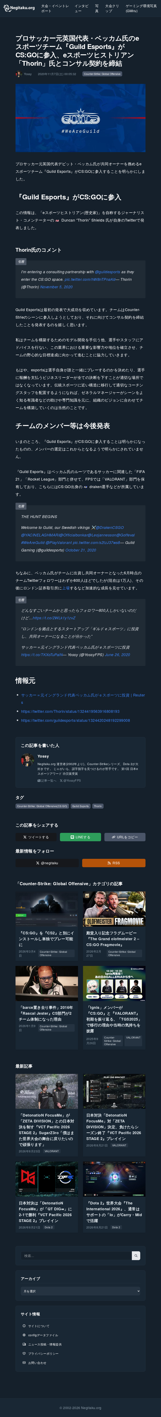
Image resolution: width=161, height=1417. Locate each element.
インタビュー (81, 8)
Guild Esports (80, 806)
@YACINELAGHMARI (40, 534)
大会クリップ (112, 8)
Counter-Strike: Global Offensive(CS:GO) (42, 806)
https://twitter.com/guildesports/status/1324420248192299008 (75, 720)
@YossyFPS (72, 780)
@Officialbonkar (73, 534)
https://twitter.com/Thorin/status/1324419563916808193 (70, 711)
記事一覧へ (48, 780)
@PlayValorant (59, 542)
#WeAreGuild (32, 542)
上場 (66, 587)
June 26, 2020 (117, 654)
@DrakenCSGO (110, 527)
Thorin (98, 806)
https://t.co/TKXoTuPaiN (42, 654)
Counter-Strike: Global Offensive (102, 74)
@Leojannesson (102, 534)
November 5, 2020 (56, 286)
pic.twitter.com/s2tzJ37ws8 (96, 542)
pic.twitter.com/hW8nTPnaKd (90, 279)
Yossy (43, 756)
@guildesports (107, 271)
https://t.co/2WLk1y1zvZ (54, 617)
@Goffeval (125, 534)
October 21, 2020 (80, 550)
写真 (97, 8)
